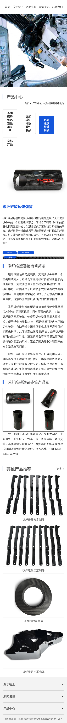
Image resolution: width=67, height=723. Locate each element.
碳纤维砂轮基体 (33, 621)
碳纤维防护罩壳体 (33, 671)
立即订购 (9, 252)
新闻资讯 (44, 6)
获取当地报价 (25, 252)
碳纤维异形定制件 (33, 519)
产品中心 (31, 6)
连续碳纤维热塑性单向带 (10, 121)
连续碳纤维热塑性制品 (28, 123)
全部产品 (10, 142)
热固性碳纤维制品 (54, 103)
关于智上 (18, 6)
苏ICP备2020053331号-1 (48, 719)
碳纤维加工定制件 (33, 570)
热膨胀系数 (23, 299)
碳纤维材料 (40, 279)
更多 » (60, 468)
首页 (7, 6)
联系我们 (57, 6)
